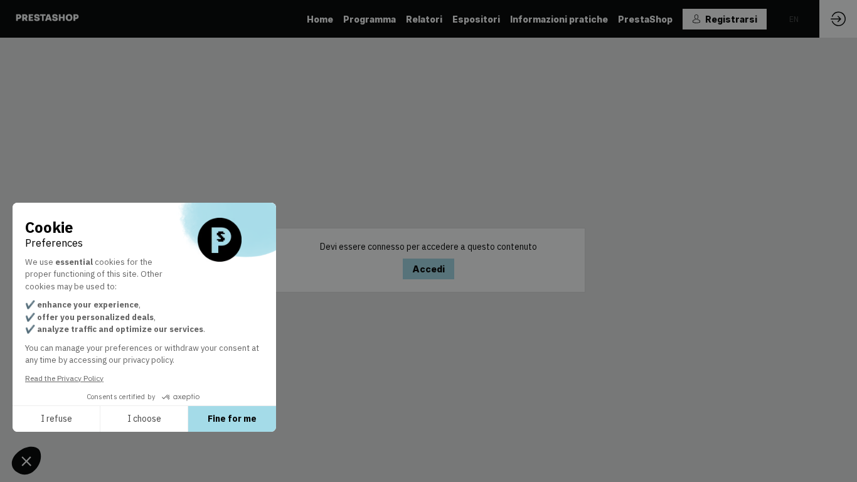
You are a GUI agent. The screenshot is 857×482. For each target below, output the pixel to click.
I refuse (56, 418)
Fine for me (232, 418)
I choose (144, 418)
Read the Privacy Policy (64, 378)
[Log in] (838, 19)
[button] (725, 19)
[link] (320, 19)
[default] (424, 19)
